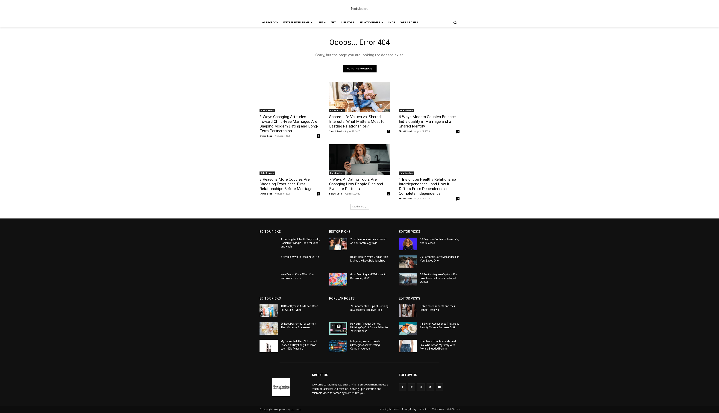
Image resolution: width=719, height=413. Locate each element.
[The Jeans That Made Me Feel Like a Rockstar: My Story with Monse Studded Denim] (408, 346)
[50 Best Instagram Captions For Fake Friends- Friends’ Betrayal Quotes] (408, 279)
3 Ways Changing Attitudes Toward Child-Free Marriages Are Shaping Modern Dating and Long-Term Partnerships (289, 124)
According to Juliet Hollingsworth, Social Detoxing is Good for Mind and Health (300, 243)
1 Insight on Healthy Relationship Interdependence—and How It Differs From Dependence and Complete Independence (427, 186)
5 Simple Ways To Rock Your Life (300, 256)
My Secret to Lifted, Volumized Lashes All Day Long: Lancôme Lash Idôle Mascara (299, 345)
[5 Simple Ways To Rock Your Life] (269, 261)
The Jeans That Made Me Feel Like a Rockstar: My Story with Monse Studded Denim (438, 345)
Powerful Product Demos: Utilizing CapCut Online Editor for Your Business (369, 327)
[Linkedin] (420, 387)
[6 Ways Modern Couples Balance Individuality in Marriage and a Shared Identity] (429, 97)
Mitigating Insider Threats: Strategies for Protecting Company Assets (365, 345)
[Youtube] (439, 387)
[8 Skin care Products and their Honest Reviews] (408, 310)
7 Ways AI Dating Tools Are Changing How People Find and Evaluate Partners (356, 184)
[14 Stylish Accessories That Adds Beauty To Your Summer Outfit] (408, 328)
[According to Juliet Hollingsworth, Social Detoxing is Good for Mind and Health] (269, 244)
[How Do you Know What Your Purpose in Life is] (269, 279)
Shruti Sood (266, 135)
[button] (454, 22)
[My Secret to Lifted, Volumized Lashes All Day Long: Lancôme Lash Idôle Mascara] (269, 346)
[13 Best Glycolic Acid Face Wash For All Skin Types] (269, 310)
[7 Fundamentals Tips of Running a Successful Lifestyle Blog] (338, 310)
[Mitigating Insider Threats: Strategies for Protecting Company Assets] (338, 346)
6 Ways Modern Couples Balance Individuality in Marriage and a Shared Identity (427, 121)
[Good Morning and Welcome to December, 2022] (338, 279)
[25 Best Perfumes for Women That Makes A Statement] (269, 328)
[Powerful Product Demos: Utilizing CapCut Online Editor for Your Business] (338, 328)
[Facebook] (402, 387)
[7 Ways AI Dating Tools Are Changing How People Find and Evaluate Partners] (359, 159)
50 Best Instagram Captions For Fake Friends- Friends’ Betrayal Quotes (438, 278)
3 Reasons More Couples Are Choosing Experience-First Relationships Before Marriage (286, 184)
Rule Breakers (267, 110)
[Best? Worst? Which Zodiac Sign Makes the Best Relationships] (338, 261)
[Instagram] (411, 387)
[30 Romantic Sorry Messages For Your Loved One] (408, 261)
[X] (430, 387)
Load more (358, 206)
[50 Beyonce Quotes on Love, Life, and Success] (408, 244)
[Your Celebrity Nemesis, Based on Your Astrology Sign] (338, 244)
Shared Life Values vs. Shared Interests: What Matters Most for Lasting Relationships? (357, 121)
